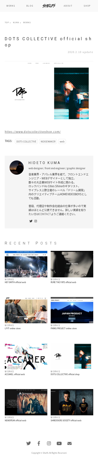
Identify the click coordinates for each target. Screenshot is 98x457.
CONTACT (45, 214)
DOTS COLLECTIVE (26, 141)
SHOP (87, 5)
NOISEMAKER (48, 141)
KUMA (16, 22)
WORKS (10, 5)
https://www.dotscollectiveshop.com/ (33, 132)
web (62, 141)
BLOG (30, 5)
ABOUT (68, 5)
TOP (7, 22)
